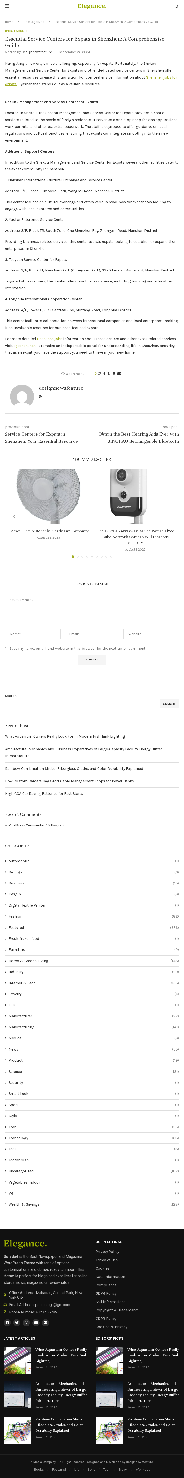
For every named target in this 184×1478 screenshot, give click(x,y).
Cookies (102, 1268)
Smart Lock (94, 1093)
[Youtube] (36, 1322)
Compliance (106, 1285)
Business (94, 883)
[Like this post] (99, 374)
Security (94, 1082)
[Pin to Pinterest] (114, 374)
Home (9, 22)
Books (39, 1469)
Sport (94, 1104)
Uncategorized (34, 22)
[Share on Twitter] (109, 374)
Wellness (143, 1469)
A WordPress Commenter (25, 825)
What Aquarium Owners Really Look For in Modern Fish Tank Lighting (65, 736)
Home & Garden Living (94, 960)
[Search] (176, 7)
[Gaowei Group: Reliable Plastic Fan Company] (48, 496)
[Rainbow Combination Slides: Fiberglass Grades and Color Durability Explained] (17, 1430)
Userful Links (109, 1242)
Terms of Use (107, 1260)
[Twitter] (16, 1322)
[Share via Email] (119, 374)
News (94, 1049)
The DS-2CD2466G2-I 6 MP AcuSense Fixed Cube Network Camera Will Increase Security (135, 536)
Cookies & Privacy (111, 1327)
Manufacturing (94, 1027)
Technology (94, 1138)
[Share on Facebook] (104, 374)
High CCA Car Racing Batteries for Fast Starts (44, 793)
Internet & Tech (94, 983)
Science (94, 1071)
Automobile (94, 861)
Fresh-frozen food (94, 938)
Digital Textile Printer (94, 905)
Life (76, 1469)
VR (94, 1193)
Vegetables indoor (94, 1182)
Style (94, 1115)
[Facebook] (7, 1322)
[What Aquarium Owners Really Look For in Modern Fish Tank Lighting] (17, 1360)
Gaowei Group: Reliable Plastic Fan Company (48, 530)
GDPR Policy (106, 1293)
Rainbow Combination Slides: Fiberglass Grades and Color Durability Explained (74, 768)
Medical (94, 1038)
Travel (123, 1469)
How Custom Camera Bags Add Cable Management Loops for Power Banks (69, 781)
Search (11, 695)
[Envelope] (45, 1322)
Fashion (94, 916)
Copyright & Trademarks (117, 1310)
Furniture (94, 949)
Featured (94, 927)
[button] (14, 516)
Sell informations (111, 1302)
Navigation (59, 825)
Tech (94, 1127)
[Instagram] (26, 1322)
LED (94, 1005)
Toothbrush (94, 1160)
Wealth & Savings (94, 1204)
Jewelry (94, 994)
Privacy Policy (107, 1252)
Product (94, 1060)
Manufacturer (94, 1016)
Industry (94, 971)
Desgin (94, 894)
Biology (94, 872)
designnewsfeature (37, 52)
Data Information (110, 1277)
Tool (94, 1149)
